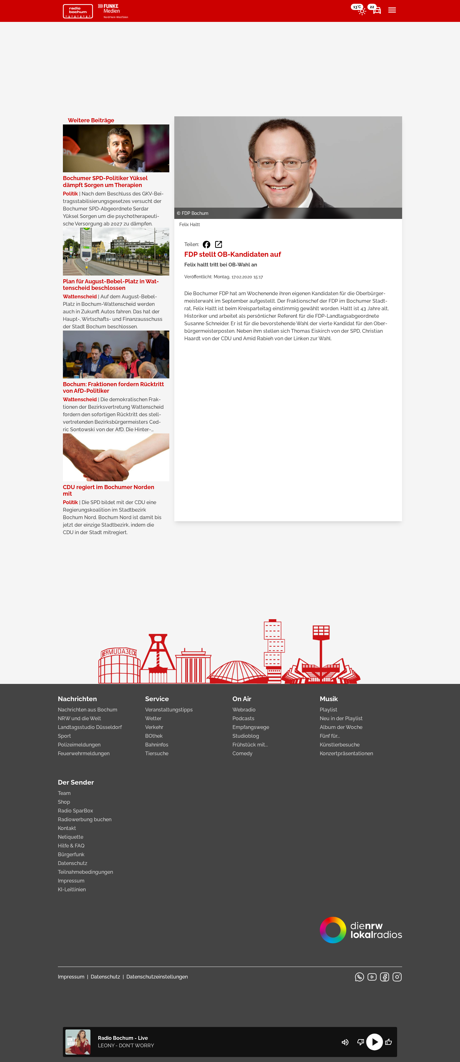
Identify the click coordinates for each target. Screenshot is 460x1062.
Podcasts (243, 718)
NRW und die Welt (79, 718)
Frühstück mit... (250, 745)
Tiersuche (156, 753)
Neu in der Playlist (341, 718)
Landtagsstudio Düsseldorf (90, 727)
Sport (64, 736)
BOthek (154, 736)
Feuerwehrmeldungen (84, 753)
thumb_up (388, 1042)
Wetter (153, 718)
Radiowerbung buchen (84, 819)
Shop (64, 802)
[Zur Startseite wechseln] (78, 11)
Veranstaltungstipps (169, 710)
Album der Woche (341, 727)
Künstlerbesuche (340, 745)
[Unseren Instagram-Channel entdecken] (397, 977)
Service (157, 699)
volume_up (345, 1042)
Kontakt (67, 828)
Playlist (328, 710)
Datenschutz (72, 863)
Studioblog (246, 736)
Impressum (71, 881)
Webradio (244, 710)
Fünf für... (330, 736)
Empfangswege (251, 727)
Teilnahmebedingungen (85, 872)
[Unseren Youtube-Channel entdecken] (372, 977)
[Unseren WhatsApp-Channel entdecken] (360, 977)
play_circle (375, 1042)
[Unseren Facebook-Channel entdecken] (385, 977)
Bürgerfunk (71, 854)
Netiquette (70, 837)
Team (64, 793)
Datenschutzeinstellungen (157, 977)
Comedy (243, 753)
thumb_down (361, 1042)
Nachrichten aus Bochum (87, 710)
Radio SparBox (75, 811)
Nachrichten (77, 699)
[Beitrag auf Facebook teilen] (206, 244)
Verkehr (154, 727)
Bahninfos (156, 745)
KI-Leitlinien (72, 890)
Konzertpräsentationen (346, 753)
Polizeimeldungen (79, 745)
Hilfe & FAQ (71, 846)
